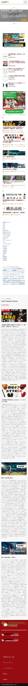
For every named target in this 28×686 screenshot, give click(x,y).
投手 (3, 160)
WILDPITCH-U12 (16, 185)
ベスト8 (16, 276)
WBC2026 (7, 132)
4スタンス (4, 267)
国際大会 (22, 132)
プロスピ (11, 276)
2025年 (21, 144)
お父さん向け (6, 237)
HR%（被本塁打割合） (9, 156)
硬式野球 (11, 282)
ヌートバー (22, 274)
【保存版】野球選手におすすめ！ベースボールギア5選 (14, 141)
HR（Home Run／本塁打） (10, 169)
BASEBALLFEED (15, 267)
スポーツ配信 (12, 132)
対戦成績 (19, 278)
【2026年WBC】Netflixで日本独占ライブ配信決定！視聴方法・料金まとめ (13, 127)
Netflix (21, 130)
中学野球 (12, 187)
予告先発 (19, 276)
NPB (4, 227)
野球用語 (14, 158)
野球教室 (5, 256)
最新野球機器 (18, 280)
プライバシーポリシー (7, 662)
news (4, 225)
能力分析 (16, 282)
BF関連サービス (6, 222)
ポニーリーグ (7, 187)
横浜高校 (16, 214)
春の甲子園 (11, 280)
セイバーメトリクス (21, 158)
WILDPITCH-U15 (6, 233)
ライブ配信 (18, 132)
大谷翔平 (5, 250)
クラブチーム (7, 272)
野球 (18, 203)
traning (11, 271)
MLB (4, 224)
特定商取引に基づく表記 (7, 657)
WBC (4, 132)
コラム (4, 242)
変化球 (22, 276)
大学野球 (5, 248)
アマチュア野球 (6, 235)
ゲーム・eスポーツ (7, 240)
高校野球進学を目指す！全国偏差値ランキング (13, 11)
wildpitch (19, 271)
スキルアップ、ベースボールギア (16, 146)
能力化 (21, 282)
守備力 (15, 278)
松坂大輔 (22, 280)
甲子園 (4, 253)
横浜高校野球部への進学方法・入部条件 (14, 212)
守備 (13, 278)
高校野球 (21, 203)
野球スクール (8, 284)
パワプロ (6, 276)
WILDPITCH (5, 230)
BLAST (15, 269)
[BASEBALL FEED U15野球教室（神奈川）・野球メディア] (5, 2)
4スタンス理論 (9, 267)
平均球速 (22, 278)
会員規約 (4, 679)
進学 (11, 12)
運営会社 (4, 673)
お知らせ (5, 238)
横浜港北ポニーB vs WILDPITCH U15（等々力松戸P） (13, 182)
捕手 (7, 280)
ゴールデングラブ (17, 272)
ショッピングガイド (6, 668)
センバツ (17, 274)
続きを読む (24, 20)
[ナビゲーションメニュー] (25, 2)
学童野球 (5, 251)
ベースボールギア (16, 130)
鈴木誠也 (17, 284)
